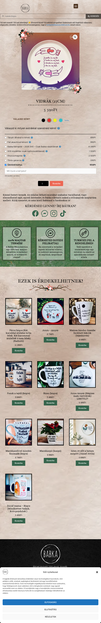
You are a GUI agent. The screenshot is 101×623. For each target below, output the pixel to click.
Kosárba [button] (19, 350)
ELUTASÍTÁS (50, 609)
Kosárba (56, 183)
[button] (97, 572)
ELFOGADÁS (51, 602)
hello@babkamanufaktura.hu (58, 25)
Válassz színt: (22, 119)
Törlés (66, 120)
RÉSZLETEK (50, 616)
